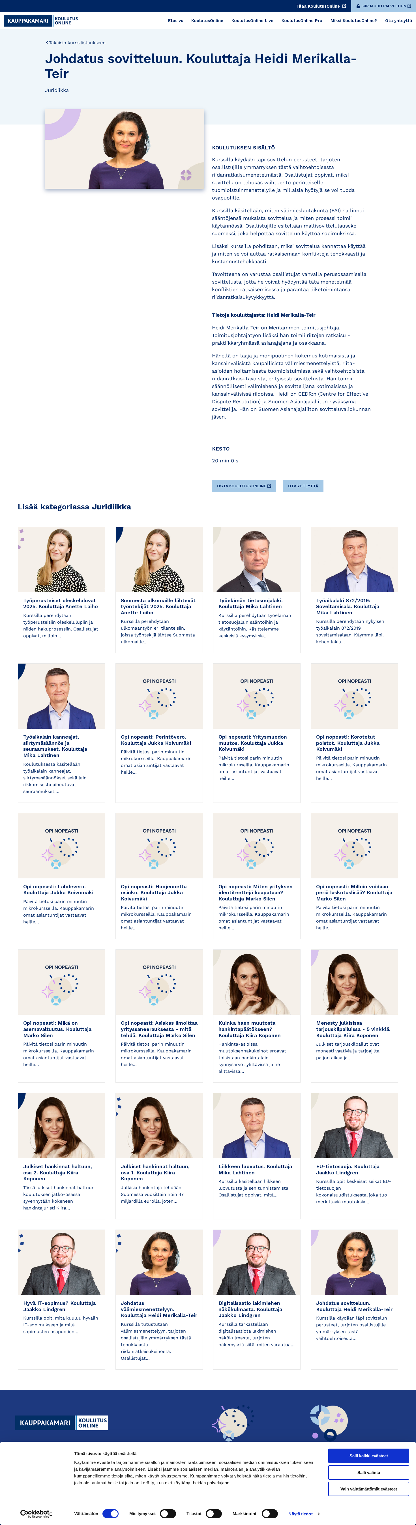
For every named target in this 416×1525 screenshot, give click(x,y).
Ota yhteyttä (303, 486)
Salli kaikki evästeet (368, 1455)
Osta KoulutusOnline (241, 486)
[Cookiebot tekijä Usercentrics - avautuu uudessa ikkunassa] (36, 1514)
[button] (245, 484)
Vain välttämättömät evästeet (368, 1489)
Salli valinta (368, 1472)
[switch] (168, 1513)
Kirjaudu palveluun (384, 6)
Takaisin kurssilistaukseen (77, 42)
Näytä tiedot (300, 1513)
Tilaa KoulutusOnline (318, 6)
